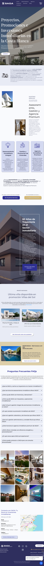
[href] (31, 523)
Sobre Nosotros (25, 1)
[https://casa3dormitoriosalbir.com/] (11, 353)
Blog (30, 3)
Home (17, 1)
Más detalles (29, 304)
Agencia (32, 1)
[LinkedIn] (23, 550)
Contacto (18, 5)
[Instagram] (23, 546)
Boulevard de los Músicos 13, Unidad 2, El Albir (37, 555)
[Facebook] (19, 546)
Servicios (25, 3)
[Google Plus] (26, 546)
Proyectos (18, 3)
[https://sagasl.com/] (7, 3)
